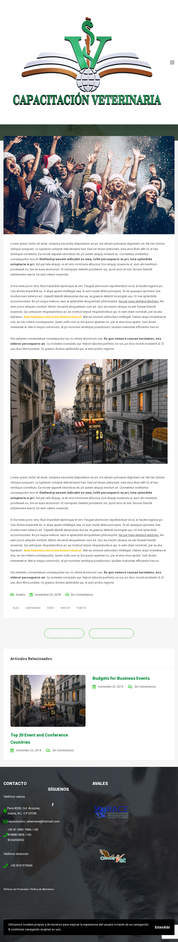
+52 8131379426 (21, 865)
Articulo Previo (64, 633)
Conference (33, 608)
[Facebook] (52, 804)
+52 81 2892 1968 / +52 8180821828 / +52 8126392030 (23, 834)
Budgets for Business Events (121, 678)
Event (50, 608)
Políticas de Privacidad (15, 889)
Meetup (65, 608)
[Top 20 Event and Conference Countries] (48, 701)
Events (20, 594)
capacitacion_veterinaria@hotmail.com (34, 821)
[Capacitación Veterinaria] (86, 62)
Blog (16, 608)
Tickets (81, 608)
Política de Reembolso (42, 889)
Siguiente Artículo (111, 633)
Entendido (162, 927)
